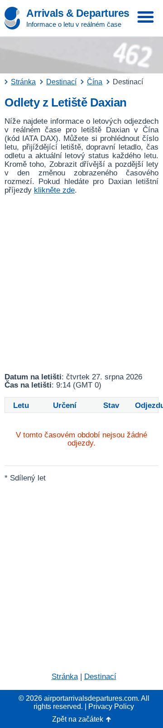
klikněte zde (54, 190)
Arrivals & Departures (77, 13)
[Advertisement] (81, 283)
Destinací (100, 676)
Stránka (65, 676)
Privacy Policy (111, 706)
